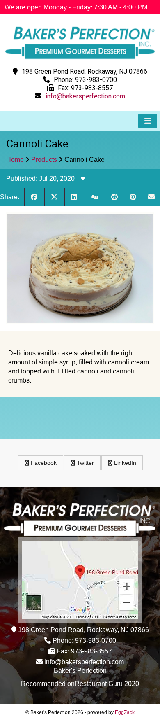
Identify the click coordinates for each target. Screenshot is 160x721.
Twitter (84, 463)
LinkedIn (124, 463)
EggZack (125, 712)
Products (44, 159)
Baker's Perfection (80, 670)
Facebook (43, 463)
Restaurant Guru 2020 (107, 683)
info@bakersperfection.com (85, 96)
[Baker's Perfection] (80, 61)
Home (15, 159)
